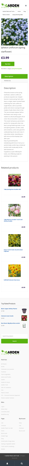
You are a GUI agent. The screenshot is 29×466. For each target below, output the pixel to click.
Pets (2, 390)
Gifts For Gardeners (6, 387)
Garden (3, 379)
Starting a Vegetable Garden (8, 444)
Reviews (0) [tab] (7, 80)
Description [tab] (9, 76)
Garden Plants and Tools (8, 11)
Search (14, 341)
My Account (4, 433)
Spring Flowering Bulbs (17, 68)
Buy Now (7, 64)
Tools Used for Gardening (7, 446)
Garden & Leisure (5, 382)
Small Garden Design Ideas (8, 441)
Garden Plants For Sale (7, 428)
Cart (2, 423)
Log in (2, 406)
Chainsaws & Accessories (7, 369)
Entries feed (4, 409)
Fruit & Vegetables (5, 374)
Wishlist (3, 449)
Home (19, 11)
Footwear (3, 372)
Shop (25, 11)
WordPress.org (5, 414)
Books (2, 366)
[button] (26, 20)
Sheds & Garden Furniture (7, 398)
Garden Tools (4, 385)
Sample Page (4, 436)
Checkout (3, 425)
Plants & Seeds (5, 392)
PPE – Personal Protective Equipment (10, 395)
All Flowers (4, 364)
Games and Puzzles (6, 377)
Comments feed (5, 411)
